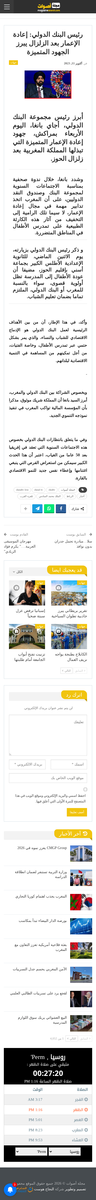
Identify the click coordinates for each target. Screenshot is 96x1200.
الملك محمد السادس (50, 496)
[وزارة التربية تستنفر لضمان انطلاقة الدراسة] (81, 878)
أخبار (81, 496)
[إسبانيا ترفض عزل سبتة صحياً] (27, 593)
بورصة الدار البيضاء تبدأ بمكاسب (43, 921)
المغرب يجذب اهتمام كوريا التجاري (41, 896)
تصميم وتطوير (75, 1189)
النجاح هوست (43, 1189)
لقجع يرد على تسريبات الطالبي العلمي (38, 993)
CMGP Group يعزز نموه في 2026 (42, 848)
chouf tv (38, 489)
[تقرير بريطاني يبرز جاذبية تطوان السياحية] (69, 593)
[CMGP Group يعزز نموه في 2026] (81, 853)
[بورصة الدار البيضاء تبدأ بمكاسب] (81, 926)
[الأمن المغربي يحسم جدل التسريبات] (81, 975)
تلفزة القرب (26, 496)
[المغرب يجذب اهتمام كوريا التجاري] (81, 902)
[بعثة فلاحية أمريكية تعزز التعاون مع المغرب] (81, 950)
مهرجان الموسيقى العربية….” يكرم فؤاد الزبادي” (20, 546)
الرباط (70, 496)
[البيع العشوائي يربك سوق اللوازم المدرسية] (81, 1023)
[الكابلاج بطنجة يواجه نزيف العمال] (69, 636)
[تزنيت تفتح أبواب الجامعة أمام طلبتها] (27, 636)
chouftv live (22, 489)
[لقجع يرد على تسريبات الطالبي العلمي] (81, 999)
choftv (52, 489)
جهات (13, 62)
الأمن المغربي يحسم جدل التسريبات (40, 969)
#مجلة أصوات (68, 489)
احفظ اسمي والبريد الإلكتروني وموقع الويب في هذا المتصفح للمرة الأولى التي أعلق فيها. (50, 798)
